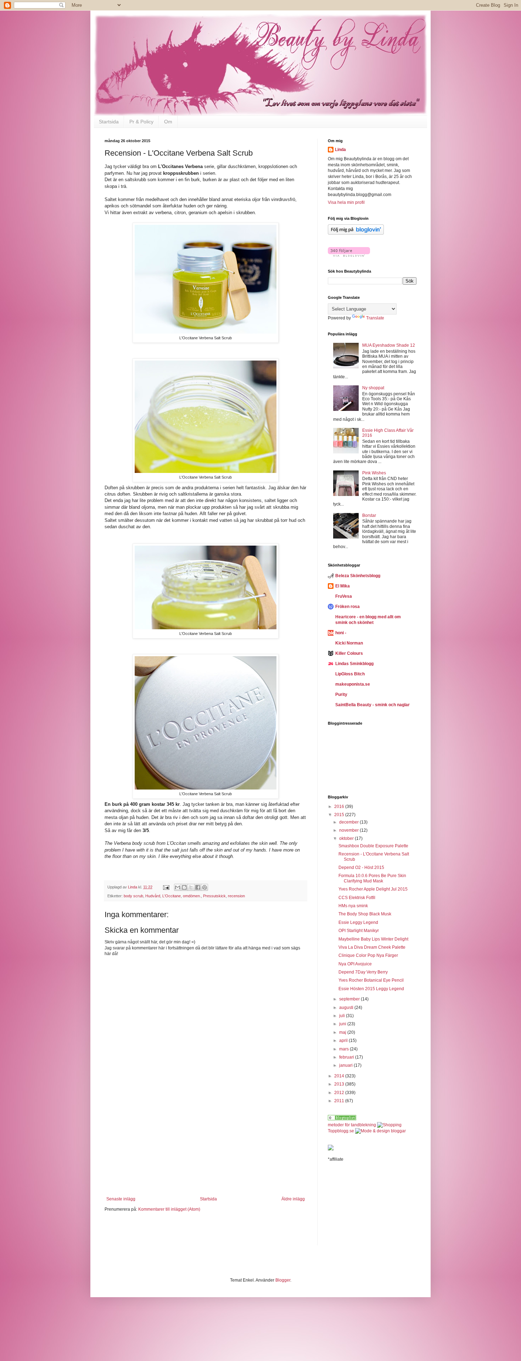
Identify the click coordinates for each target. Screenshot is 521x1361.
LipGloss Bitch (350, 673)
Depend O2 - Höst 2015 (361, 867)
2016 (339, 806)
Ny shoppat (373, 387)
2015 (339, 814)
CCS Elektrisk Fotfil (356, 897)
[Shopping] (389, 1124)
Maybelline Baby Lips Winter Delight (373, 939)
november (349, 830)
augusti (346, 1007)
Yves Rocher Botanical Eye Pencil (371, 980)
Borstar (369, 515)
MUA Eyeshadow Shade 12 (388, 345)
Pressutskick (214, 896)
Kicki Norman (349, 643)
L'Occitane (171, 896)
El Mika (342, 586)
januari (346, 1065)
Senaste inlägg (120, 1199)
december (349, 822)
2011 (339, 1100)
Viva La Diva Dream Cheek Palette (371, 947)
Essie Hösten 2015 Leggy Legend (371, 988)
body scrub (133, 896)
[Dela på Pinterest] (204, 887)
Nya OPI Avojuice (355, 963)
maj (343, 1032)
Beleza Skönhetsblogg (357, 575)
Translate (375, 318)
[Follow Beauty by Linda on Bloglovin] (356, 233)
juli (342, 1015)
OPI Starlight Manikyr (358, 930)
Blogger (282, 1280)
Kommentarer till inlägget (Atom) (169, 1209)
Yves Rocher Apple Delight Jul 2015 (373, 889)
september (350, 999)
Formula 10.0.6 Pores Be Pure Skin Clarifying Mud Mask (372, 878)
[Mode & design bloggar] (380, 1130)
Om (168, 121)
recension (236, 896)
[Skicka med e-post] (177, 887)
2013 (339, 1084)
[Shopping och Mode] (342, 1118)
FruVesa (343, 596)
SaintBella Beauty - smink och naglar (372, 704)
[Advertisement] (205, 1152)
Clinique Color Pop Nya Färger (368, 955)
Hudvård (152, 896)
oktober (347, 838)
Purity (341, 694)
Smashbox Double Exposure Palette (373, 845)
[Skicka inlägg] (165, 887)
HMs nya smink (353, 905)
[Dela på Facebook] (197, 887)
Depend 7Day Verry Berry (363, 972)
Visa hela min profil (346, 202)
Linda (340, 149)
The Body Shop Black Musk (364, 913)
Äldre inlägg (293, 1199)
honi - (340, 632)
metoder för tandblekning (352, 1124)
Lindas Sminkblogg (354, 663)
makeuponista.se (352, 684)
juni (343, 1023)
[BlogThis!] (184, 887)
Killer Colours (349, 653)
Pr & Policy (141, 121)
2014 (339, 1075)
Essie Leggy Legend (358, 922)
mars (344, 1049)
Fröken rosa (347, 606)
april (344, 1040)
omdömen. (192, 896)
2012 (339, 1092)
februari (347, 1057)
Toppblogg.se (341, 1130)
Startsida (109, 121)
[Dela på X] (191, 887)
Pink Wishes (374, 472)
